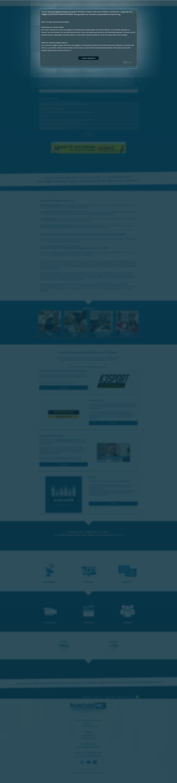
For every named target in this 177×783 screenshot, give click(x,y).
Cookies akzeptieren (88, 58)
